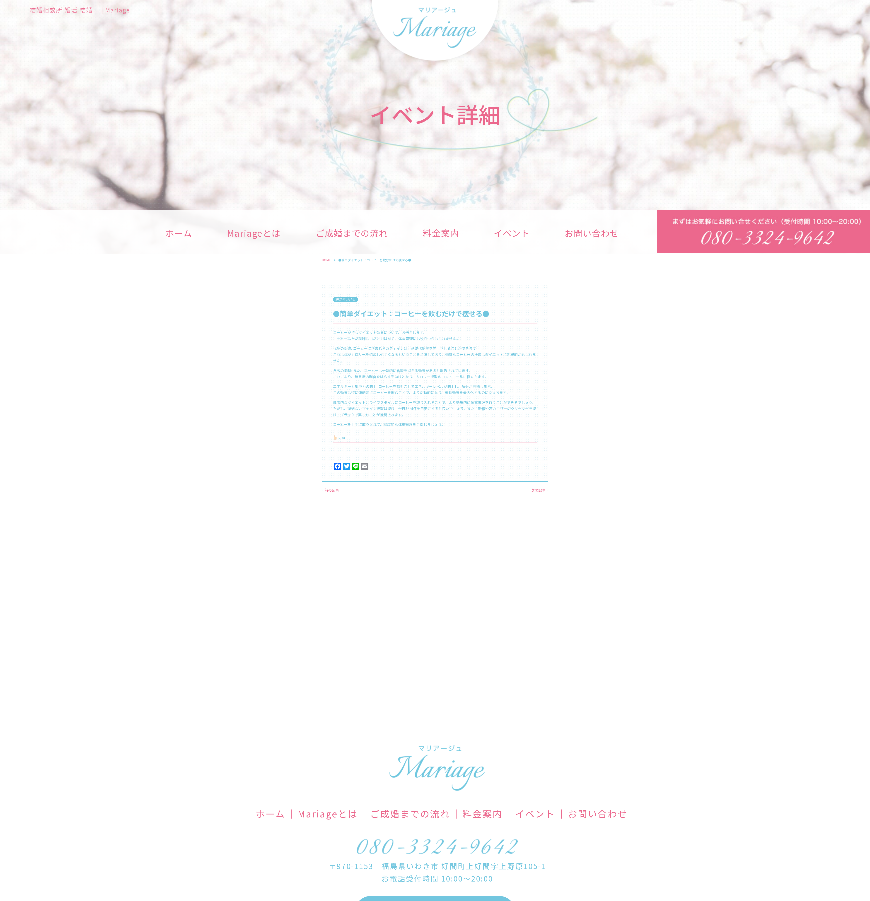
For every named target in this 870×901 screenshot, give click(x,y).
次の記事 (538, 490)
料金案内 (441, 232)
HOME (326, 260)
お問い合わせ (592, 232)
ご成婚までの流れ (352, 232)
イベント (512, 232)
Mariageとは (254, 232)
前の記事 (331, 490)
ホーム (178, 232)
